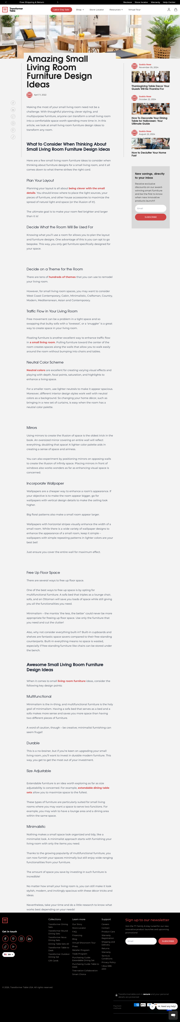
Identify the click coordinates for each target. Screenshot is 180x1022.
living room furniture (72, 681)
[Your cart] (176, 10)
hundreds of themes (62, 277)
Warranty (155, 2)
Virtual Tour (134, 9)
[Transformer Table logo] (14, 9)
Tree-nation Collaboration (85, 970)
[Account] (169, 10)
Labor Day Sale (61, 9)
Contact (106, 928)
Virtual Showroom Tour (84, 942)
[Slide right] (57, 2)
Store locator (141, 2)
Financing (77, 935)
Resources (115, 9)
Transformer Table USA (21, 987)
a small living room (42, 342)
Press (75, 946)
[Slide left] (6, 2)
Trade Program (79, 954)
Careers (105, 924)
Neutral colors (36, 370)
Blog (74, 939)
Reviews (127, 2)
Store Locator (97, 9)
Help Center (169, 2)
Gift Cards (53, 960)
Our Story (77, 924)
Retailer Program (81, 950)
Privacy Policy (109, 962)
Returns (105, 948)
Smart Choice (79, 974)
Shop (79, 9)
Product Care (108, 931)
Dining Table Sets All (58, 944)
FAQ (74, 931)
